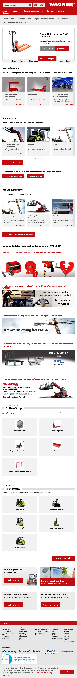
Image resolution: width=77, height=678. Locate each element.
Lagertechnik (22, 635)
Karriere (66, 636)
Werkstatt (54, 631)
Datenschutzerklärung (44, 673)
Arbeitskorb (11, 61)
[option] (38, 41)
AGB (65, 640)
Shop (4, 11)
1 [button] (37, 109)
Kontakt (60, 11)
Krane (20, 638)
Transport (63, 412)
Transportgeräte (24, 18)
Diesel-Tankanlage (65, 61)
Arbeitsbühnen (23, 633)
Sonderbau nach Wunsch (42, 631)
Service (50, 11)
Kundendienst (55, 633)
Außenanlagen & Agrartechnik (14, 22)
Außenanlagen (16, 414)
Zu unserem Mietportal (13, 163)
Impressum (7, 675)
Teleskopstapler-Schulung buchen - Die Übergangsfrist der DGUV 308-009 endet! (34, 379)
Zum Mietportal (60, 558)
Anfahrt (66, 635)
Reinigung (69, 412)
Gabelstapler (22, 629)
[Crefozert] (19, 659)
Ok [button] (67, 671)
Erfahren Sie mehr (35, 176)
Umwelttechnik (8, 18)
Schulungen (55, 629)
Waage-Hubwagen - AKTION (54, 34)
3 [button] (42, 159)
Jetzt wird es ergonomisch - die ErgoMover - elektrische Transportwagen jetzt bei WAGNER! (35, 287)
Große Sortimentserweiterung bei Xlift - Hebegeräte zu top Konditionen (31, 252)
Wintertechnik (63, 18)
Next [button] (74, 91)
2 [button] (40, 109)
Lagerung (57, 412)
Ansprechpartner (68, 629)
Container (21, 640)
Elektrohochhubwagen (29, 61)
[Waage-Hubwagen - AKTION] (20, 41)
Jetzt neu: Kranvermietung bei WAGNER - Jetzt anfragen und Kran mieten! (32, 315)
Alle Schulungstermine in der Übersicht (19, 234)
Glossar (5, 13)
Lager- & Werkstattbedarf (44, 18)
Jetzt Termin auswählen (13, 176)
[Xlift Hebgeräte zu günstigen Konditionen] (38, 268)
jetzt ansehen (62, 49)
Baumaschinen (23, 636)
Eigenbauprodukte (40, 633)
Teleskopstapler (23, 631)
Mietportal (15, 11)
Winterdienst (5, 414)
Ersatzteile (55, 635)
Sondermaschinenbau (33, 11)
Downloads (38, 635)
